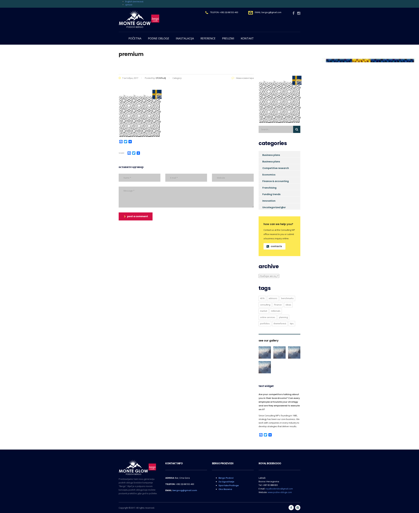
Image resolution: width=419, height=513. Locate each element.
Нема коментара (245, 78)
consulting (265, 304)
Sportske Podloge (229, 485)
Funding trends (271, 194)
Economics (268, 174)
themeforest (280, 323)
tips (292, 323)
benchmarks (287, 298)
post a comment (137, 216)
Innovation (268, 200)
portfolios (265, 323)
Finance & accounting (275, 181)
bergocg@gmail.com (185, 490)
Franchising (269, 187)
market (263, 310)
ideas (288, 304)
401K (262, 298)
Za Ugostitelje (226, 481)
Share (121, 153)
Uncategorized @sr (274, 207)
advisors (273, 298)
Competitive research (275, 168)
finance (278, 304)
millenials (275, 310)
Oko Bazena (225, 489)
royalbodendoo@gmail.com (279, 488)
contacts (276, 246)
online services (267, 317)
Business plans (271, 155)
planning (283, 317)
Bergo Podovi (226, 477)
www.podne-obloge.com (280, 492)
